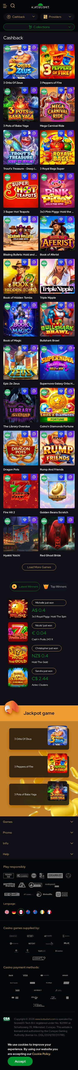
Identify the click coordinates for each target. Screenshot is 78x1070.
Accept (20, 1061)
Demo (21, 63)
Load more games (39, 567)
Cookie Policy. (41, 1054)
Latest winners (28, 586)
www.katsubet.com (45, 1019)
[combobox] (20, 16)
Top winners (58, 586)
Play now (21, 51)
